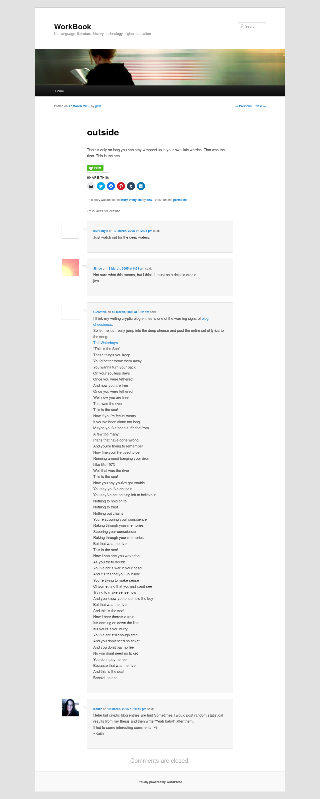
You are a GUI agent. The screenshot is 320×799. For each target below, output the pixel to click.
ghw (98, 106)
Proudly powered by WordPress (160, 782)
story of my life (131, 199)
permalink (180, 199)
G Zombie (100, 312)
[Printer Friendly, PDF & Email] (95, 169)
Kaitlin (97, 709)
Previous (243, 106)
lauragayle (100, 230)
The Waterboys (105, 342)
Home (59, 90)
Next (261, 106)
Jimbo (97, 268)
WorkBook (72, 26)
